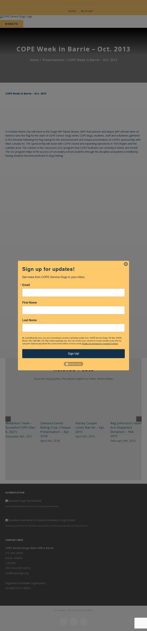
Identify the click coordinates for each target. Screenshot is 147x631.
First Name (29, 302)
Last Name (29, 319)
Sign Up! (73, 353)
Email (26, 284)
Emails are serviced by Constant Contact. (100, 343)
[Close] (126, 264)
